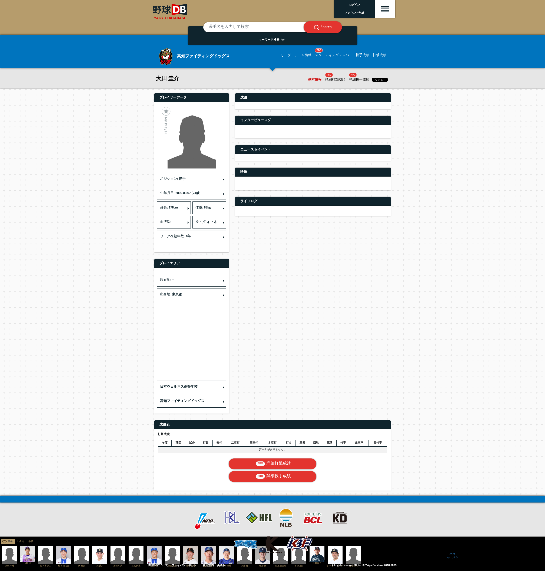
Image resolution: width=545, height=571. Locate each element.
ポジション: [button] (173, 179)
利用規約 (208, 565)
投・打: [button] (206, 222)
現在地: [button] (167, 280)
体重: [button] (203, 207)
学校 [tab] (31, 541)
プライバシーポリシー (185, 565)
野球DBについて (158, 565)
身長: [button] (169, 207)
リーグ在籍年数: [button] (175, 236)
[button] (191, 387)
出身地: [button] (171, 294)
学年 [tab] (10, 541)
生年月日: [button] (180, 193)
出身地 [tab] (20, 541)
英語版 (221, 565)
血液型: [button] (167, 222)
